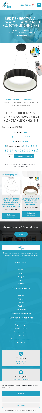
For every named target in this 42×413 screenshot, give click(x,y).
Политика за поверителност (28, 410)
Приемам (21, 394)
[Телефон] (21, 354)
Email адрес (21, 376)
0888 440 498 (21, 361)
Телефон (21, 358)
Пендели (16, 100)
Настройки (21, 405)
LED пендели (27, 100)
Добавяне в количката (24, 156)
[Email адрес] (21, 372)
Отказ (21, 399)
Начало (8, 100)
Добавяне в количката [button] (11, 216)
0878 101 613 (21, 363)
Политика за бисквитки (11, 410)
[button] (39, 5)
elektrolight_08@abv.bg (21, 379)
